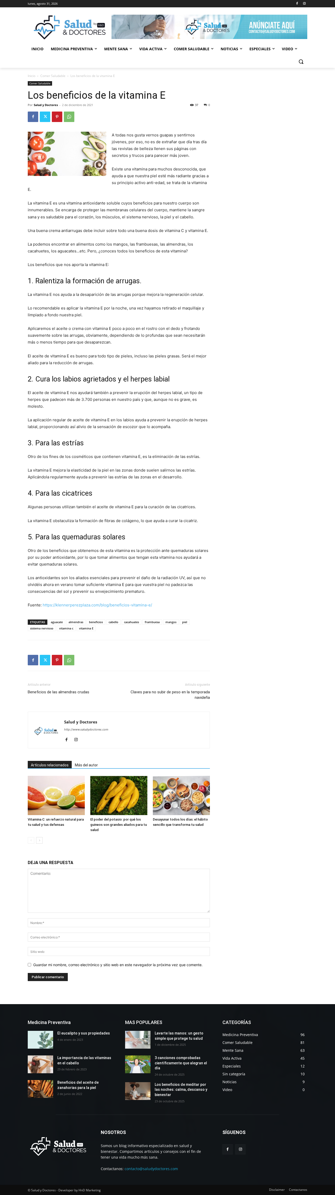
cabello (113, 622)
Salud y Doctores (46, 105)
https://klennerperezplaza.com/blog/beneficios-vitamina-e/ (97, 604)
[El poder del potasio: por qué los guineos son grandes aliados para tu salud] (118, 795)
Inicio (31, 76)
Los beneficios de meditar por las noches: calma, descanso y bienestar (181, 1089)
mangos (170, 622)
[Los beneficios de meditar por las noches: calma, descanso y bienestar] (137, 1091)
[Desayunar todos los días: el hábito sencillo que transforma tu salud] (181, 795)
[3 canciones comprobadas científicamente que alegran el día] (137, 1064)
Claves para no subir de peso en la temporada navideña (170, 695)
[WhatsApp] (69, 117)
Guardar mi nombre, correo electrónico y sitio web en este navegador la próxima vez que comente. (118, 964)
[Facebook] (297, 4)
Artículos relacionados (50, 765)
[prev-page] (31, 840)
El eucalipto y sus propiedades (83, 1033)
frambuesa (152, 622)
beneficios (96, 622)
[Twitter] (45, 117)
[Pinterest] (57, 117)
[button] (301, 61)
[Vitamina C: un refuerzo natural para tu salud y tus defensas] (56, 795)
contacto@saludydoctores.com (151, 1168)
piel (184, 622)
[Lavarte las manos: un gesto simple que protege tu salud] (137, 1040)
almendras (76, 622)
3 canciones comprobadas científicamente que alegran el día (181, 1063)
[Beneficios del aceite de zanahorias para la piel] (40, 1089)
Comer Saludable (52, 76)
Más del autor (86, 765)
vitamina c (66, 628)
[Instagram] (304, 4)
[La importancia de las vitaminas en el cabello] (40, 1064)
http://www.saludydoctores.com (86, 729)
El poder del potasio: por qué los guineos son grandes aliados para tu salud (118, 824)
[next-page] (39, 840)
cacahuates (131, 622)
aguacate (57, 622)
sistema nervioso (41, 628)
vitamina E (86, 628)
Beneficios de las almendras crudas (58, 692)
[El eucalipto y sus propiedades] (40, 1040)
